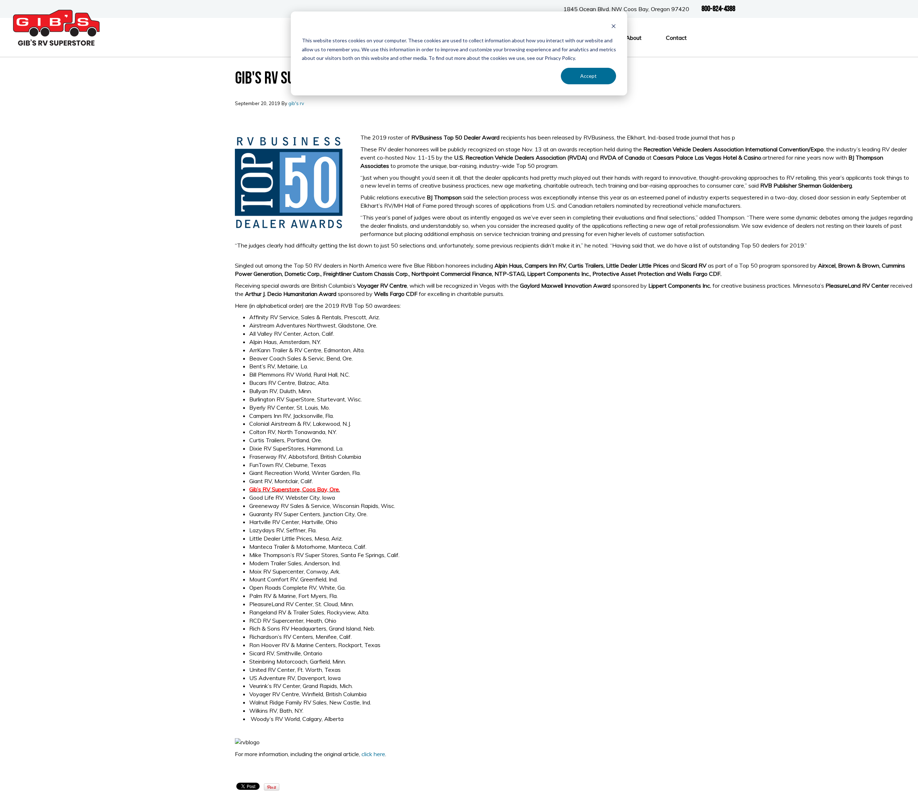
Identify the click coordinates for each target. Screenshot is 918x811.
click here (373, 754)
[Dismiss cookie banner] (613, 27)
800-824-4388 (718, 8)
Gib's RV (296, 103)
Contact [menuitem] (676, 37)
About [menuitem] (634, 37)
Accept (588, 76)
